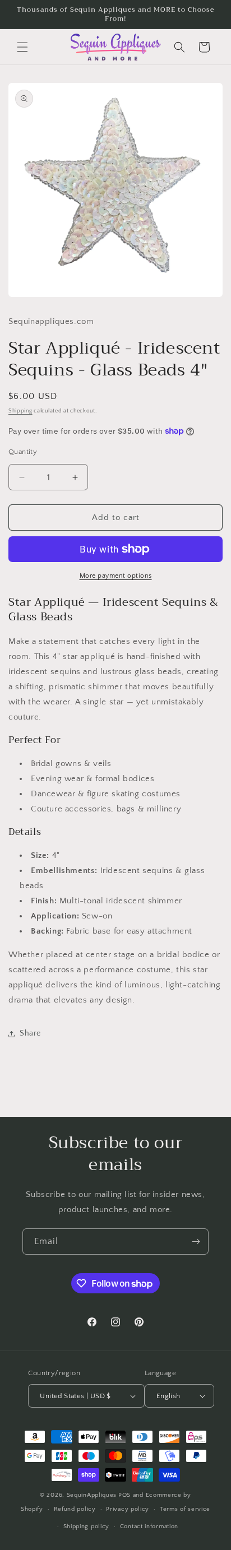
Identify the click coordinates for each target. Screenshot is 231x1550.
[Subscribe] (195, 1241)
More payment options (116, 575)
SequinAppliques (92, 1495)
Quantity (22, 452)
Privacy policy (127, 1509)
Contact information (149, 1526)
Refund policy (75, 1509)
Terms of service (185, 1509)
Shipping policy (86, 1526)
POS (124, 1495)
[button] (22, 47)
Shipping (20, 411)
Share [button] (30, 1033)
